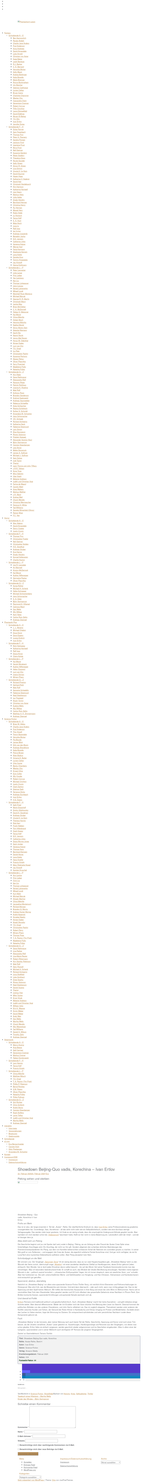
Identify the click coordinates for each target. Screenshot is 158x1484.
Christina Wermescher (22, 502)
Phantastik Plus (10, 622)
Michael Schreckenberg (22, 593)
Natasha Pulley (19, 369)
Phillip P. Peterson (20, 1084)
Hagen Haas (18, 176)
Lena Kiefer (17, 254)
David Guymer (19, 173)
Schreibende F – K (16, 126)
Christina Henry (19, 205)
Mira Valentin (18, 473)
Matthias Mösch (19, 1076)
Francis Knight (18, 862)
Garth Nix (17, 332)
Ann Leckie (17, 875)
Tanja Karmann (19, 249)
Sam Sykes (17, 458)
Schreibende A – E (16, 35)
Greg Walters (18, 489)
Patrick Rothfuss (19, 385)
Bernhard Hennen (20, 202)
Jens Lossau (18, 285)
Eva (47, 1173)
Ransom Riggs (19, 382)
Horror (6, 518)
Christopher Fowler (20, 538)
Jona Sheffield (18, 974)
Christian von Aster (20, 56)
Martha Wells (18, 1021)
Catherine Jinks (19, 241)
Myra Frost (17, 147)
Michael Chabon (19, 630)
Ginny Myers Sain (20, 327)
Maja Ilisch (17, 223)
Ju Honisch (17, 215)
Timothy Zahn (18, 1034)
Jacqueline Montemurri (22, 904)
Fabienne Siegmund (21, 426)
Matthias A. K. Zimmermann (24, 713)
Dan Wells (17, 609)
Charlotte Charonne (20, 95)
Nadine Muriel (18, 325)
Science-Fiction (37, 1393)
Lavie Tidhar (18, 1115)
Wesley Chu (18, 98)
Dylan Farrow (18, 129)
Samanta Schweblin (21, 690)
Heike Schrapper (19, 591)
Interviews (13, 1128)
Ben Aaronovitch (19, 38)
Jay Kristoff (17, 262)
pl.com (7, 1141)
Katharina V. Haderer (21, 179)
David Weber (18, 1013)
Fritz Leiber (17, 275)
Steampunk (8, 1039)
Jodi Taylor (17, 460)
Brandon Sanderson (21, 395)
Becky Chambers (20, 765)
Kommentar (23, 1427)
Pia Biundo (17, 739)
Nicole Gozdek (19, 160)
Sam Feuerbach (19, 132)
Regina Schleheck (20, 408)
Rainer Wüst (18, 512)
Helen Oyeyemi (19, 669)
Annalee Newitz (19, 917)
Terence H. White (20, 505)
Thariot (15, 463)
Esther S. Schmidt (20, 411)
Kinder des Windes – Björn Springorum (33, 1399)
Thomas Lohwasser (21, 283)
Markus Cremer (19, 1055)
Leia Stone (17, 447)
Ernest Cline (18, 771)
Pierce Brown (18, 752)
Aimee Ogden (18, 343)
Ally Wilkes (17, 611)
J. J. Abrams (18, 627)
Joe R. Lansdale (19, 565)
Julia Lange (17, 272)
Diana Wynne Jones (21, 841)
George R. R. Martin (21, 299)
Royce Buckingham (20, 82)
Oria (53, 1480)
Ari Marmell (17, 567)
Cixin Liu (16, 880)
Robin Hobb (17, 212)
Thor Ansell (17, 731)
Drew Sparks (18, 979)
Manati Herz (18, 210)
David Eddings (19, 113)
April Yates (17, 614)
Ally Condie (17, 776)
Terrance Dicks (19, 791)
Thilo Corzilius (18, 108)
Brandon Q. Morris (20, 909)
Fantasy (7, 32)
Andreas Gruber (19, 549)
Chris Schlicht (18, 1104)
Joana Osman (18, 674)
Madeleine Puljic (19, 366)
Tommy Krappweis (20, 259)
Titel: (21, 1338)
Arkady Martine (19, 898)
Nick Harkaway (19, 645)
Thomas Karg (18, 849)
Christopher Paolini (20, 353)
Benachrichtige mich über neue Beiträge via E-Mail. (42, 1449)
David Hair (17, 181)
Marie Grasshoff (19, 807)
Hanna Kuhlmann (20, 265)
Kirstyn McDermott (20, 570)
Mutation (58, 1264)
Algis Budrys (18, 755)
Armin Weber (18, 1011)
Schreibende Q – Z (16, 371)
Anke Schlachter (19, 405)
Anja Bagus (17, 1047)
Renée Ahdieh (18, 40)
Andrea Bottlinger (20, 74)
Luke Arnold (17, 53)
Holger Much (18, 319)
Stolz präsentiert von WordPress (31, 1480)
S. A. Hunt (17, 220)
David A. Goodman (20, 812)
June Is (16, 226)
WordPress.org (30, 1470)
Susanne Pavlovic (20, 356)
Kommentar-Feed (30, 1467)
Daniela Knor (18, 257)
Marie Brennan (19, 79)
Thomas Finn (18, 134)
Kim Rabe (17, 374)
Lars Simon (17, 429)
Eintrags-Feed (29, 1464)
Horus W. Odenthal (20, 340)
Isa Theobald (18, 698)
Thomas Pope (18, 935)
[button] (26, 1371)
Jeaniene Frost (19, 145)
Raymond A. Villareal (21, 604)
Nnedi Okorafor (19, 922)
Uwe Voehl (17, 476)
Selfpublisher (81, 1393)
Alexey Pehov (18, 358)
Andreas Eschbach (20, 794)
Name (21, 1431)
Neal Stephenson (20, 695)
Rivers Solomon (19, 434)
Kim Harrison (18, 186)
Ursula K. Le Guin (20, 171)
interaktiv (8, 1125)
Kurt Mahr (17, 893)
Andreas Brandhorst (21, 747)
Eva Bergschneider (16, 1144)
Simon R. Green (19, 165)
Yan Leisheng (18, 278)
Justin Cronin (18, 531)
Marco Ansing (18, 1044)
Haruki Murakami (20, 664)
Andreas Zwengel (20, 619)
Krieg (73, 1393)
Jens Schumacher (20, 416)
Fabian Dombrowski (21, 1057)
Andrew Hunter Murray (22, 911)
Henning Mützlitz (19, 322)
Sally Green (17, 163)
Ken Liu (16, 280)
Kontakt (7, 1154)
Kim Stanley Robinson (22, 961)
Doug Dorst (17, 632)
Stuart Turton (18, 700)
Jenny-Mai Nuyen (20, 338)
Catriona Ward (18, 606)
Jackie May (17, 304)
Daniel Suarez (18, 987)
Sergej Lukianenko (20, 288)
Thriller (90, 1393)
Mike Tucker (18, 995)
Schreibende (9, 1138)
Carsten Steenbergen (21, 445)
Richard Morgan (19, 906)
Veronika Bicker (19, 69)
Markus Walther (19, 491)
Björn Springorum (20, 442)
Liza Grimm (17, 168)
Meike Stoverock (19, 450)
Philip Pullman (18, 1097)
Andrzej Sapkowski (20, 398)
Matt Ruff (16, 390)
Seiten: (22, 1357)
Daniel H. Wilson (19, 1031)
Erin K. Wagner (19, 1008)
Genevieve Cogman (21, 103)
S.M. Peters (17, 1089)
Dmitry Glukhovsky (20, 810)
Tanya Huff (17, 218)
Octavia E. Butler (20, 758)
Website (21, 1440)
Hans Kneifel (18, 859)
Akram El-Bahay (19, 116)
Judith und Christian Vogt (23, 481)
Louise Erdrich (19, 638)
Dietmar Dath (18, 789)
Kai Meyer (17, 314)
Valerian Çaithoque (20, 87)
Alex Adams (18, 523)
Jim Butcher (18, 85)
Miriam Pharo (18, 677)
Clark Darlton (18, 786)
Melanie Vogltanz (20, 478)
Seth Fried (17, 804)
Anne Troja (17, 471)
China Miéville (18, 317)
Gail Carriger (18, 1050)
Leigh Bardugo (18, 61)
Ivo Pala (16, 351)
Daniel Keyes (18, 854)
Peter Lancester (19, 270)
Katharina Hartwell (20, 189)
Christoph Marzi (19, 301)
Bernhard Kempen (20, 851)
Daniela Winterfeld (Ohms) (23, 510)
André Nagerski (19, 914)
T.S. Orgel (17, 348)
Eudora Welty (18, 705)
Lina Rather (17, 951)
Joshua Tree (18, 992)
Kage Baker (17, 59)
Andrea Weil (18, 497)
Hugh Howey (18, 831)
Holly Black (17, 72)
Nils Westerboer (19, 1026)
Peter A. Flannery (20, 137)
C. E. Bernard (18, 66)
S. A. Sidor (17, 598)
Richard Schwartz (20, 421)
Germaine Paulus (20, 578)
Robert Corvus (19, 106)
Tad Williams (18, 507)
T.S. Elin (16, 119)
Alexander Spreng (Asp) (22, 439)
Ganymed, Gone (51, 1261)
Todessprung (53, 1234)
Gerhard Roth (18, 685)
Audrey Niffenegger (20, 575)
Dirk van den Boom (20, 745)
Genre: (22, 1347)
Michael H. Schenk (20, 588)
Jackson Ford (18, 142)
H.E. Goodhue (18, 546)
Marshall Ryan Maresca (22, 293)
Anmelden (28, 1462)
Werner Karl (17, 246)
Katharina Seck (19, 424)
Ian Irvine (17, 231)
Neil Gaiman (18, 150)
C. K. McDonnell (19, 309)
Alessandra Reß (19, 379)
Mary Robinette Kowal (21, 865)
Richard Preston (19, 682)
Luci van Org (18, 345)
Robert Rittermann (20, 958)
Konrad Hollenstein (20, 557)
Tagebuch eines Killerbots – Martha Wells (34, 1396)
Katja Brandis (18, 77)
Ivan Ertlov (17, 121)
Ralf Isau (16, 228)
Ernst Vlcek (17, 998)
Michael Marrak (19, 296)
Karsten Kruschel (20, 870)
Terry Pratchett (19, 364)
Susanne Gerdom (20, 152)
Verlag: (22, 1351)
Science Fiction (10, 718)
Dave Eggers (18, 635)
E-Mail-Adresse (25, 1436)
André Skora (18, 1107)
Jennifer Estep (19, 124)
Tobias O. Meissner (20, 312)
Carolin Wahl (18, 486)
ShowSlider (48, 1393)
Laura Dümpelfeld (20, 111)
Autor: (22, 1344)
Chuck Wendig (19, 499)
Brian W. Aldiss (19, 724)
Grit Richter (17, 1102)
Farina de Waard (19, 484)
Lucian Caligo (18, 90)
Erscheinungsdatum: (28, 1354)
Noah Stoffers (18, 1112)
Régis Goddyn (18, 155)
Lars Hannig (18, 1063)
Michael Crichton (19, 781)
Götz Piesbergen (15, 1149)
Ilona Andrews (18, 48)
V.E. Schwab (18, 418)
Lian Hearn (17, 192)
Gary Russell (18, 966)
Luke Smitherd (19, 977)
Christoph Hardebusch (22, 184)
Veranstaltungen (15, 1131)
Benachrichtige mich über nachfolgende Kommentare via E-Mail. (47, 1445)
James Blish (18, 742)
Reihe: (22, 1341)
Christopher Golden (20, 544)
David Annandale (19, 51)
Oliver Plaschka (19, 361)
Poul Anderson (19, 45)
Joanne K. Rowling (20, 387)
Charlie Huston (19, 559)
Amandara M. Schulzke (22, 413)
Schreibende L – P (16, 267)
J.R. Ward (17, 494)
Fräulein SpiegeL (19, 437)
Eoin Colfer (17, 773)
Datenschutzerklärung (17, 1162)
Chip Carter (17, 763)
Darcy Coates (18, 528)
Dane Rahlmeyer (19, 377)
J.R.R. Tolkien (18, 468)
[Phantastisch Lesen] (26, 21)
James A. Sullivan (20, 452)
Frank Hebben (18, 825)
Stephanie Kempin (20, 252)
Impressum (13, 1159)
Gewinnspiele (14, 1136)
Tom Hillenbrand (19, 828)
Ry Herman (17, 207)
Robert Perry (18, 930)
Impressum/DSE (11, 1157)
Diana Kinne (18, 653)
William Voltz (18, 1005)
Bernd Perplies (19, 1086)
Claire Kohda (18, 656)
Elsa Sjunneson (19, 432)
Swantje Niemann (20, 330)
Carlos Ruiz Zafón (20, 617)
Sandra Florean (19, 139)
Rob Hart (16, 823)
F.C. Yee (16, 515)
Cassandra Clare (19, 100)
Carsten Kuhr (14, 1146)
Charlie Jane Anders (21, 43)
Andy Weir (17, 1016)
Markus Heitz (18, 194)
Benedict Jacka (19, 236)
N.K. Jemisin (18, 239)
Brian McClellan (19, 306)
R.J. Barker (17, 64)
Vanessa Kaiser (19, 244)
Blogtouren (13, 1133)
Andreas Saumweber (21, 400)
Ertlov (20, 1301)
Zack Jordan (18, 844)
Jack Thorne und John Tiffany (25, 465)
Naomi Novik (18, 335)
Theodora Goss (19, 158)
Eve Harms (17, 552)
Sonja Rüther (18, 585)
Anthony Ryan (18, 392)
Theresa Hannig (19, 820)
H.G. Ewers (17, 799)
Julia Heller (17, 197)
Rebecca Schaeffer (20, 403)
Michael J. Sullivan (20, 455)
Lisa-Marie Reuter (20, 956)
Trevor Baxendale (20, 734)
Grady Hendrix (19, 199)
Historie (67, 1393)
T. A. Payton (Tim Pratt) (22, 937)
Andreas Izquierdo (20, 233)
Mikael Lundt (18, 291)
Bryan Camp (18, 92)
